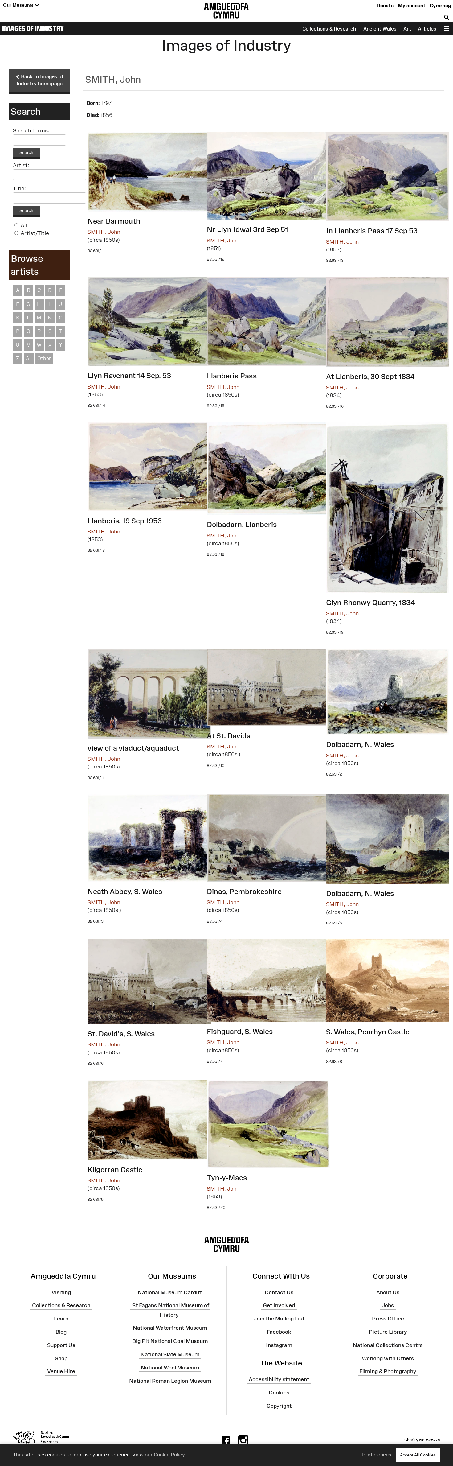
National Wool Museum (170, 1368)
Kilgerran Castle (115, 1169)
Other (44, 358)
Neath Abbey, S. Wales (125, 891)
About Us (387, 1292)
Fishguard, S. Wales (240, 1031)
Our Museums (19, 5)
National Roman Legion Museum (170, 1381)
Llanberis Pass (232, 376)
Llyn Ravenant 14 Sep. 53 (129, 375)
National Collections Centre (388, 1345)
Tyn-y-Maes (227, 1177)
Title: (19, 188)
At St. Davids (229, 735)
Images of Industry (33, 28)
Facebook (279, 1332)
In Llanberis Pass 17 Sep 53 (372, 230)
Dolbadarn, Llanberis (242, 524)
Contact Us (279, 1292)
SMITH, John (104, 232)
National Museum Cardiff (170, 1292)
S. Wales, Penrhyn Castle (368, 1031)
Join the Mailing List (279, 1319)
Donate (385, 5)
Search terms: (31, 130)
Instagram (279, 1345)
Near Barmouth (114, 221)
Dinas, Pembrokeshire (244, 891)
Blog (61, 1332)
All (24, 225)
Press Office (388, 1319)
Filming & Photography (387, 1371)
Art (407, 28)
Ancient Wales (380, 28)
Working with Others (388, 1358)
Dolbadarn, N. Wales (360, 744)
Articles (427, 28)
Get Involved (279, 1305)
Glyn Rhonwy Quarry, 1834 (370, 602)
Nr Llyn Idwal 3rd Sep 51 (247, 229)
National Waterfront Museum (170, 1328)
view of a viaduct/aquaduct (133, 748)
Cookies (279, 1393)
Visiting (61, 1292)
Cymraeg (440, 5)
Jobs (388, 1305)
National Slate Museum (170, 1354)
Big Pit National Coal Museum (170, 1341)
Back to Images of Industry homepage (40, 80)
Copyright (279, 1406)
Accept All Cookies (418, 1454)
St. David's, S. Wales (121, 1033)
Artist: (21, 165)
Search (26, 152)
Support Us (61, 1345)
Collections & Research (329, 28)
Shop (61, 1358)
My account (411, 5)
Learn (61, 1319)
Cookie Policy (169, 1454)
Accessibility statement (279, 1379)
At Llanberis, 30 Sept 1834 (370, 376)
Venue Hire (61, 1371)
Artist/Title (35, 233)
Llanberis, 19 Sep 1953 (125, 521)
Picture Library (388, 1332)
